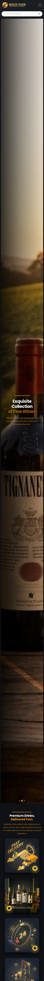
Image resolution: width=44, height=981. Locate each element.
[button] (5, 411)
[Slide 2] (22, 800)
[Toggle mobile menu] (40, 5)
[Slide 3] (24, 801)
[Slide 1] (19, 800)
